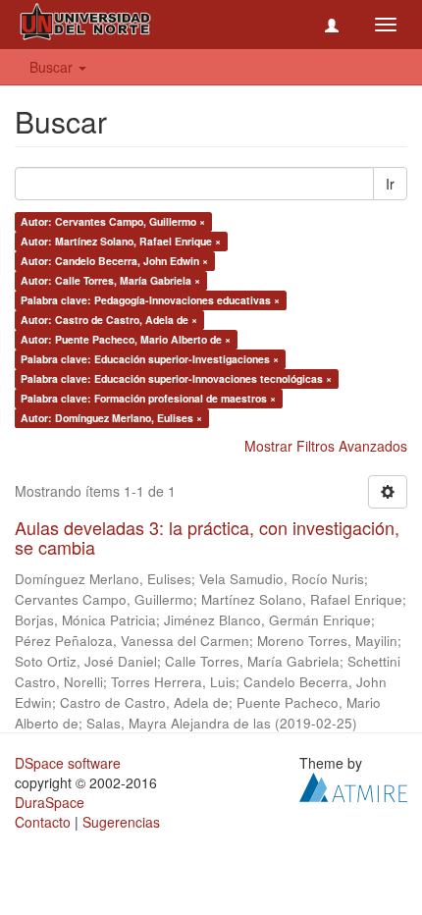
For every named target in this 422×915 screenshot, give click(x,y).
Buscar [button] (53, 67)
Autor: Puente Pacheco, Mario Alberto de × (126, 339)
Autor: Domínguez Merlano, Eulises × (111, 417)
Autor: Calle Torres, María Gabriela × (110, 280)
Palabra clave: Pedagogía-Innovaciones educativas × (150, 300)
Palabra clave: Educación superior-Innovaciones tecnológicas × (176, 378)
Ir (390, 183)
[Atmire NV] (353, 784)
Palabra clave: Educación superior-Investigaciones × (150, 358)
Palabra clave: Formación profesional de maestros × (148, 398)
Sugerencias (121, 822)
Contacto (43, 822)
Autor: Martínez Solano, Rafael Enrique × (121, 241)
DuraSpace (49, 802)
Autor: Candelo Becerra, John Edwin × (114, 260)
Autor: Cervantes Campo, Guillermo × (113, 221)
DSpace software (68, 763)
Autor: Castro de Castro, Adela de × (109, 319)
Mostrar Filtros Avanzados (325, 446)
